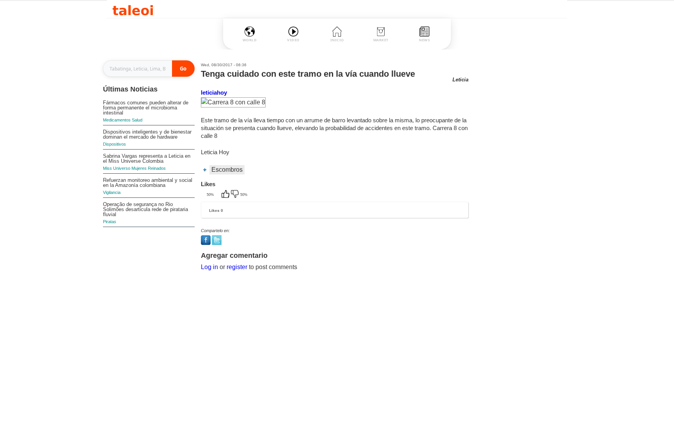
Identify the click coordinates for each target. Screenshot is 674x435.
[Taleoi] (132, 9)
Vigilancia (112, 192)
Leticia (460, 80)
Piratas (109, 221)
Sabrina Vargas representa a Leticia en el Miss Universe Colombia (146, 158)
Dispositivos (114, 144)
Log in (209, 267)
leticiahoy (214, 92)
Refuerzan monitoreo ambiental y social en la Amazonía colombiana (147, 182)
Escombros (227, 169)
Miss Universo (116, 168)
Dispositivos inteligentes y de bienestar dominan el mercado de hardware (147, 134)
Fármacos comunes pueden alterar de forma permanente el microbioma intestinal (145, 108)
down (235, 194)
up (226, 194)
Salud (137, 120)
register (237, 267)
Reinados (157, 168)
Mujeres (139, 168)
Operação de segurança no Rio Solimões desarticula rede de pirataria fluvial (145, 209)
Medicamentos (117, 120)
